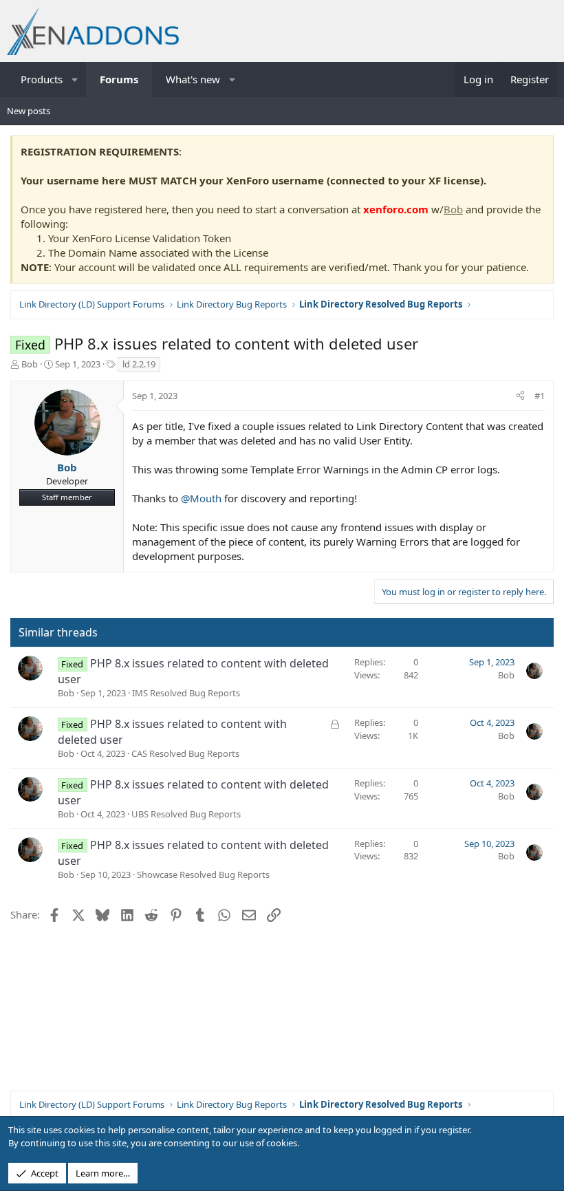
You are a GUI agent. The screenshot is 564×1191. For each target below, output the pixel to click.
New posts (28, 111)
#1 (539, 395)
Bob (453, 209)
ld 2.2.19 (138, 364)
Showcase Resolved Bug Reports (203, 874)
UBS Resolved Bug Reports (186, 814)
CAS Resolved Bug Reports (185, 753)
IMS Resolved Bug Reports (186, 693)
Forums (119, 79)
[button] (75, 79)
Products (42, 79)
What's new (193, 79)
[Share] (520, 395)
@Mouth (201, 498)
